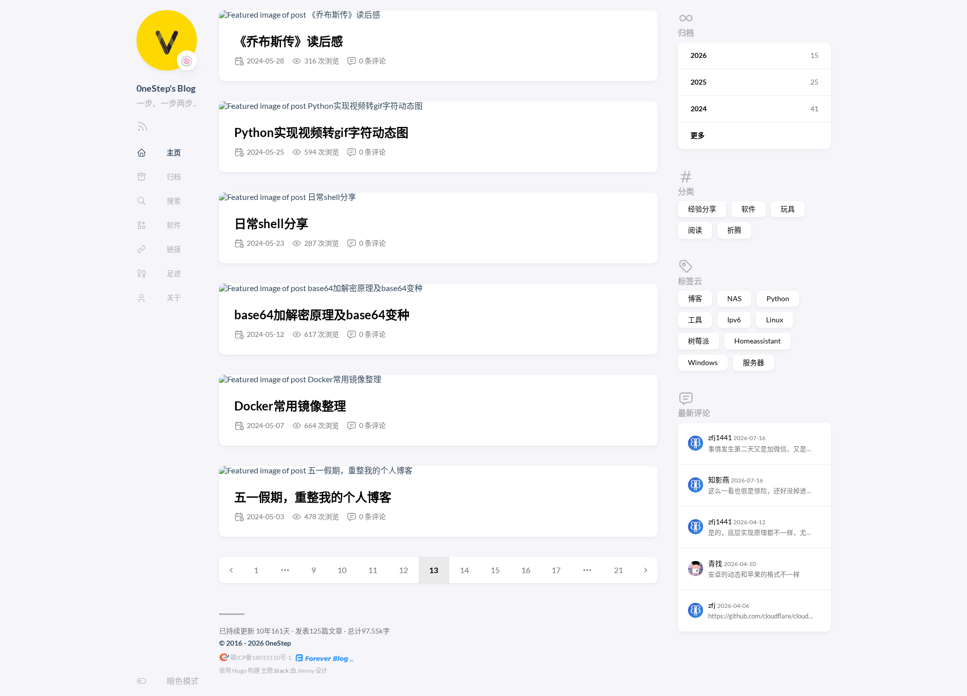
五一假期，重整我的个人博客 (312, 497)
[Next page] (646, 570)
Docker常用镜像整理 (290, 405)
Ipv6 (734, 319)
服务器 (753, 362)
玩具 (788, 208)
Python (778, 298)
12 (403, 570)
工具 (695, 319)
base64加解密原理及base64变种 (321, 314)
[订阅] (142, 129)
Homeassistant (757, 340)
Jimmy (305, 670)
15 (495, 570)
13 (433, 570)
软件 (748, 208)
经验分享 (702, 208)
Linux (774, 319)
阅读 (695, 230)
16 (525, 570)
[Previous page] (231, 570)
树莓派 (698, 340)
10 (342, 570)
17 (556, 570)
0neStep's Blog (165, 88)
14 (464, 570)
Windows (703, 362)
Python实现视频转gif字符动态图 (321, 132)
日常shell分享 (271, 223)
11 (372, 570)
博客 (695, 298)
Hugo (239, 670)
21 (618, 570)
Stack (281, 670)
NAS (734, 298)
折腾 (734, 230)
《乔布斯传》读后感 (288, 41)
